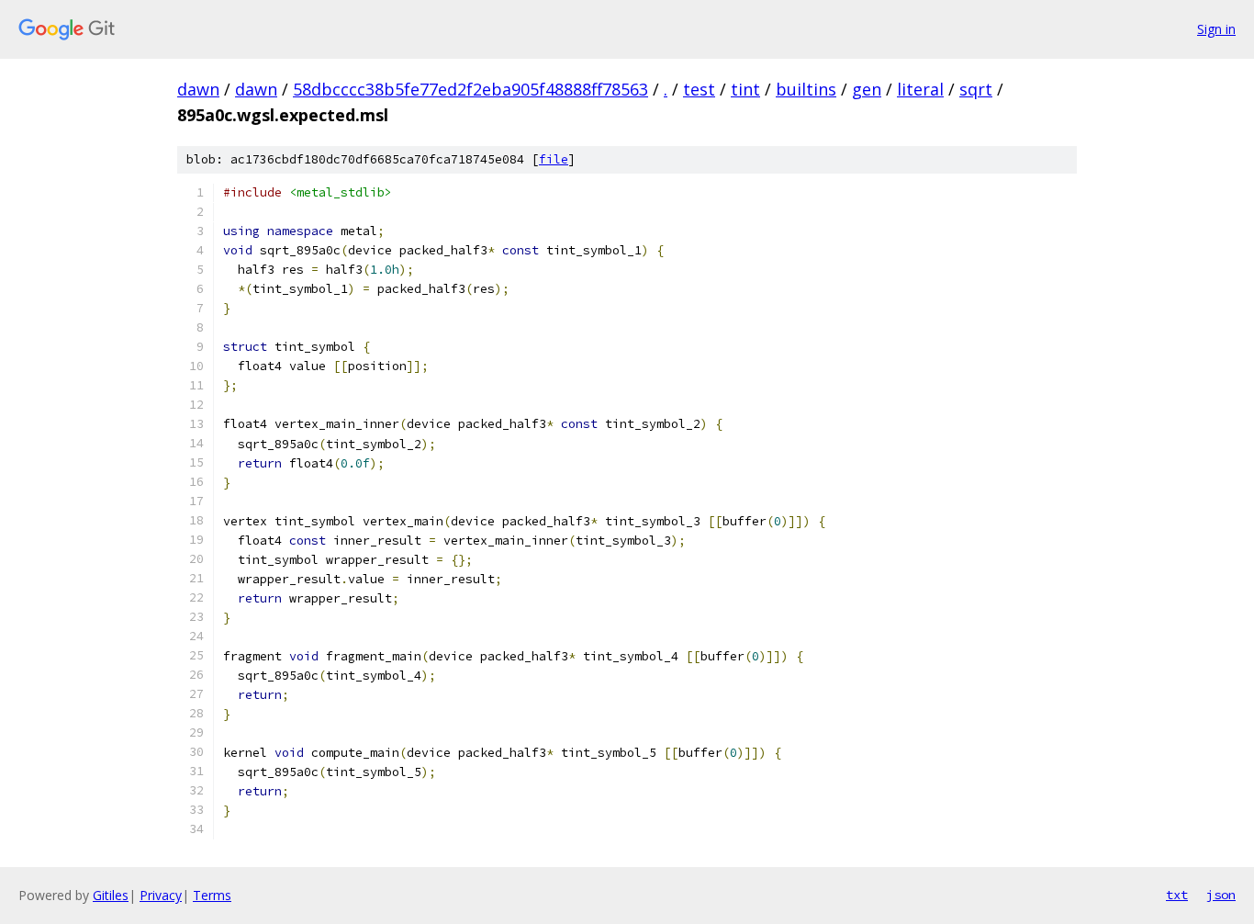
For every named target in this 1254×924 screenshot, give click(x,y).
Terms (212, 895)
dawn (198, 89)
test (699, 89)
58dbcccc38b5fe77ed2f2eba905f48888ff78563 (470, 89)
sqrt (975, 89)
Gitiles (111, 895)
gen (866, 89)
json (1221, 894)
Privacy (161, 895)
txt (1177, 894)
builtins (806, 89)
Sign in (1216, 29)
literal (920, 89)
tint (745, 89)
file (553, 159)
